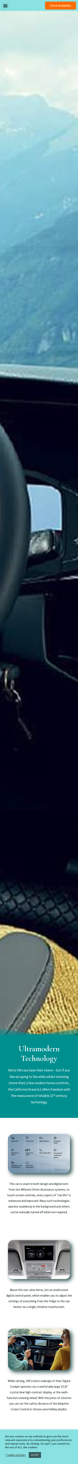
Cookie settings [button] (16, 1455)
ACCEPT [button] (35, 1454)
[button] (60, 5)
